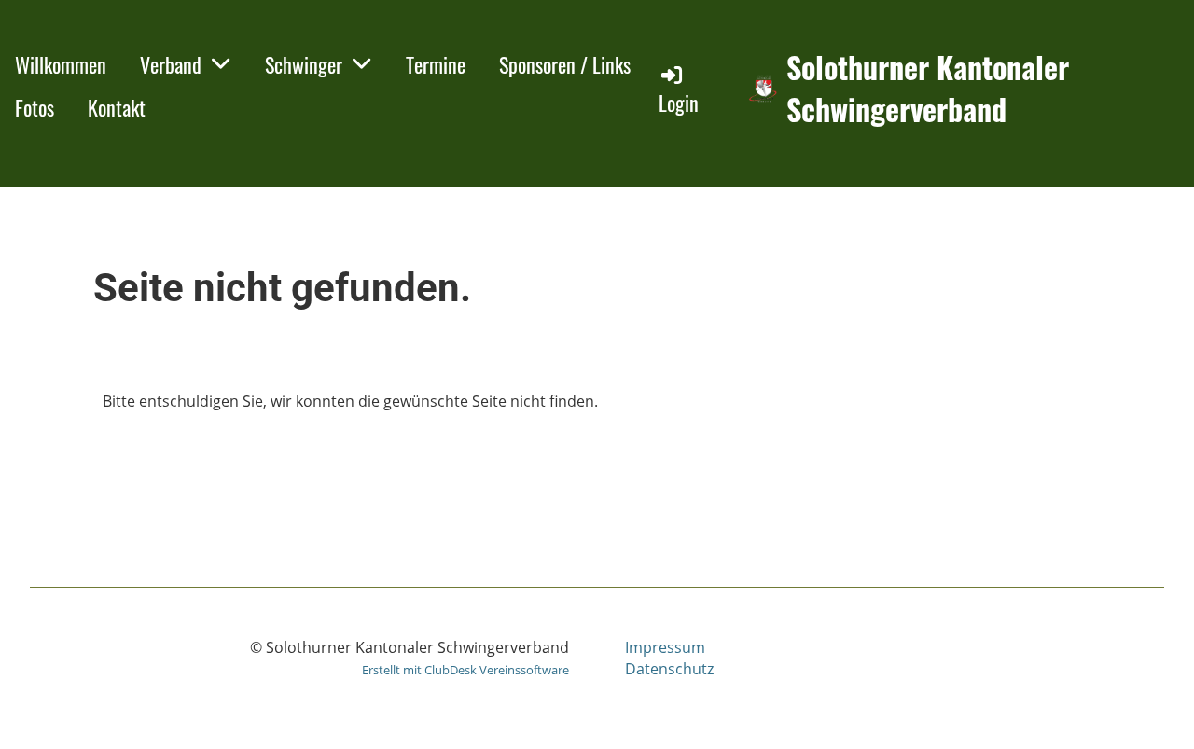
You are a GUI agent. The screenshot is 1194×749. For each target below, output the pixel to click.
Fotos (34, 107)
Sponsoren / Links (565, 64)
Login (679, 103)
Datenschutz (669, 669)
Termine (435, 64)
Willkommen (60, 64)
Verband (170, 64)
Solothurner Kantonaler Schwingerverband (927, 89)
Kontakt (117, 107)
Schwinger (303, 64)
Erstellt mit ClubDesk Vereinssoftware (465, 669)
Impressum (665, 647)
